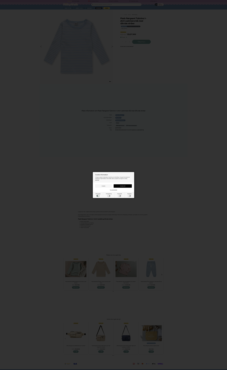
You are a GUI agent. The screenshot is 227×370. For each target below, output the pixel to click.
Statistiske (129, 193)
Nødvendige (98, 193)
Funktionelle (119, 193)
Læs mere (97, 180)
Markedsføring (109, 193)
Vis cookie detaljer (113, 189)
